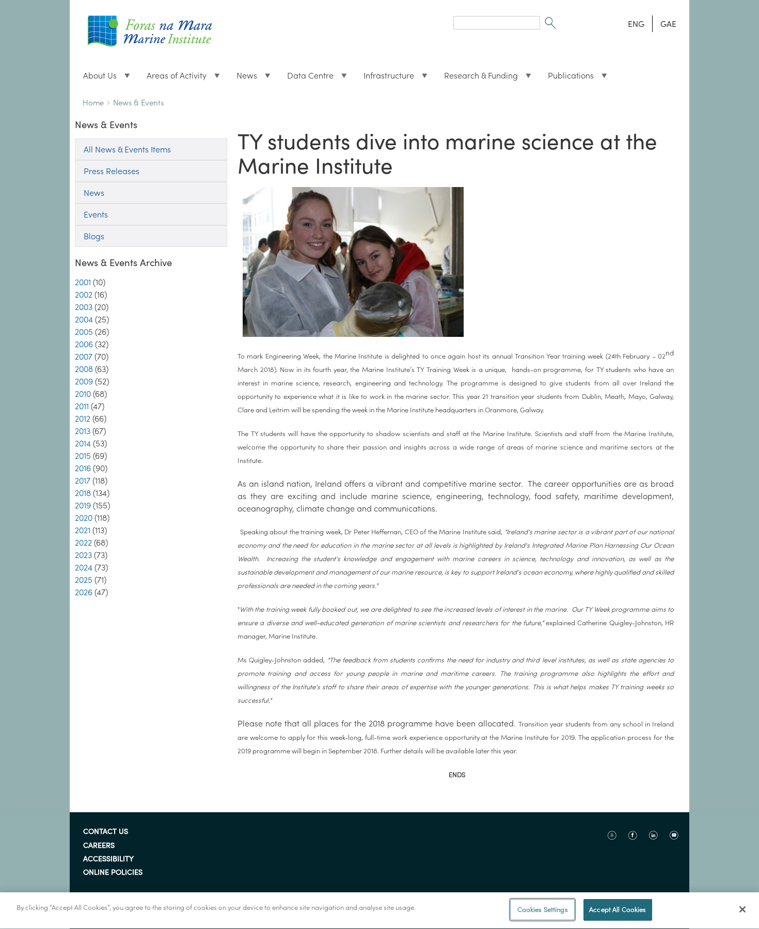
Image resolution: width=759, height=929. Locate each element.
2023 (83, 555)
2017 (82, 480)
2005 (84, 332)
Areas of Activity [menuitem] (172, 78)
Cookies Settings (542, 909)
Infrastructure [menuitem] (384, 78)
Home (93, 102)
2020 (83, 518)
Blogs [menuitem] (94, 236)
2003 (83, 307)
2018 (83, 493)
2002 (83, 294)
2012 (82, 418)
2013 (82, 431)
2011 (82, 406)
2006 (84, 344)
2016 (83, 468)
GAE (668, 24)
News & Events (138, 102)
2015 (83, 456)
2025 (83, 580)
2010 (83, 394)
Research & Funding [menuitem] (477, 78)
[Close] (742, 909)
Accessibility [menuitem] (108, 859)
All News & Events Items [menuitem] (127, 149)
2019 (83, 505)
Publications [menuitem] (567, 78)
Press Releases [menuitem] (111, 171)
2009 (84, 381)
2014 (83, 443)
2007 (83, 356)
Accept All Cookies (617, 909)
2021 (82, 530)
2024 (83, 567)
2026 (83, 592)
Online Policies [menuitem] (113, 873)
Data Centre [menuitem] (306, 78)
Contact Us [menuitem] (105, 832)
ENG (636, 24)
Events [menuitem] (96, 214)
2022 (83, 542)
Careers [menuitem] (99, 846)
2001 (83, 282)
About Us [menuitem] (96, 78)
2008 (84, 369)
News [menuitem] (242, 78)
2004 (84, 319)
